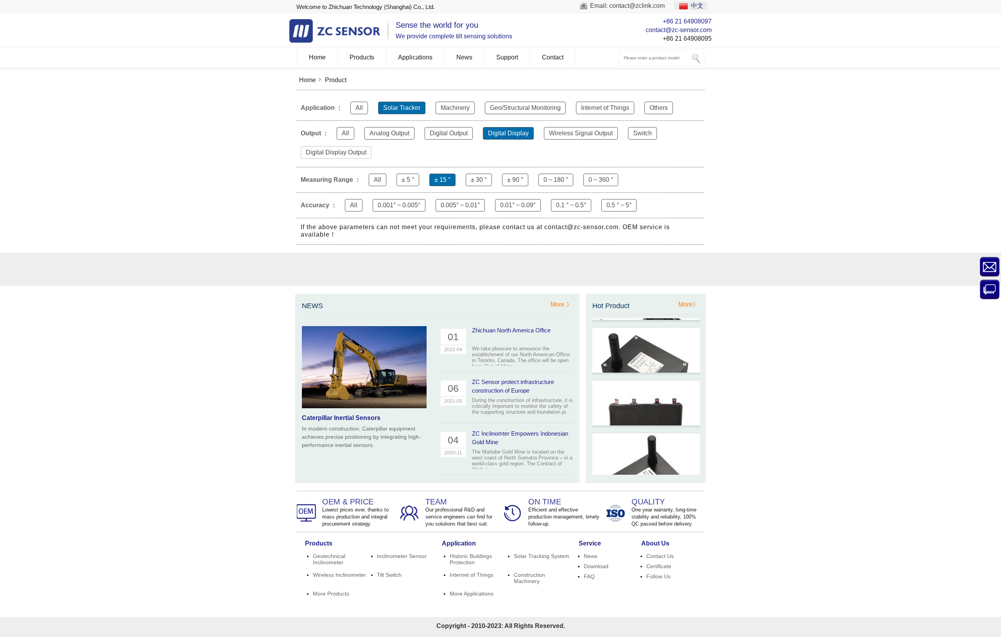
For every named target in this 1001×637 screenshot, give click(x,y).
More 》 (561, 304)
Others (658, 107)
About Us (655, 543)
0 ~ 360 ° (600, 179)
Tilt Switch (389, 575)
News (464, 57)
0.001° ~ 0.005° (399, 205)
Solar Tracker (401, 107)
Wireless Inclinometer (339, 575)
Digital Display (508, 133)
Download (596, 566)
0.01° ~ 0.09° (518, 205)
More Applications (471, 593)
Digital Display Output (336, 152)
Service (590, 543)
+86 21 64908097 (687, 21)
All (359, 107)
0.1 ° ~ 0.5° (571, 205)
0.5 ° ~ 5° (618, 205)
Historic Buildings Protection (471, 559)
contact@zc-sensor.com (679, 30)
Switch (642, 133)
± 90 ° (515, 179)
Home (317, 57)
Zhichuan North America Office (511, 330)
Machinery (455, 107)
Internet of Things (605, 107)
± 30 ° (479, 179)
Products (362, 57)
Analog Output (389, 133)
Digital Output (449, 133)
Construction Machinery (529, 578)
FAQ (589, 576)
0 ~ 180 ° (556, 179)
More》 (688, 304)
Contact (552, 57)
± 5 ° (408, 179)
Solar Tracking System (541, 556)
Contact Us (660, 556)
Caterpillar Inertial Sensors (341, 417)
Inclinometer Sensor (402, 556)
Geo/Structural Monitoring (525, 107)
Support (507, 57)
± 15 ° (442, 179)
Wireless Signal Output (581, 133)
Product (335, 80)
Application (459, 543)
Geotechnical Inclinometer (329, 559)
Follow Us (658, 576)
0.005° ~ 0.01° (460, 205)
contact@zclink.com (637, 5)
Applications (415, 57)
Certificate (658, 566)
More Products (331, 593)
